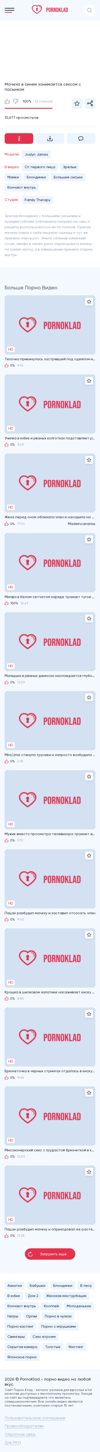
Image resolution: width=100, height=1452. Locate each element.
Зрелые (70, 167)
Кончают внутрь (21, 187)
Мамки (13, 177)
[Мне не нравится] (15, 101)
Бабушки (37, 1285)
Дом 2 (33, 1296)
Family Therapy (37, 200)
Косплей (51, 1306)
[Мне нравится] (7, 101)
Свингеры (16, 1336)
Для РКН (13, 1442)
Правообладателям (24, 1425)
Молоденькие (79, 1306)
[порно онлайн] (50, 9)
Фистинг (75, 1347)
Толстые (52, 1347)
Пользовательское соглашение (35, 1417)
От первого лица (40, 167)
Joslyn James (36, 154)
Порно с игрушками (58, 1326)
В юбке (13, 1296)
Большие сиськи (68, 177)
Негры (12, 1316)
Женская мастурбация (66, 1296)
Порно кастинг (20, 1326)
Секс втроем (44, 1336)
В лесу (86, 1285)
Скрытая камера (22, 1347)
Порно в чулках (58, 1316)
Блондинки (36, 177)
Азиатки (14, 1285)
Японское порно (22, 1357)
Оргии (31, 1316)
